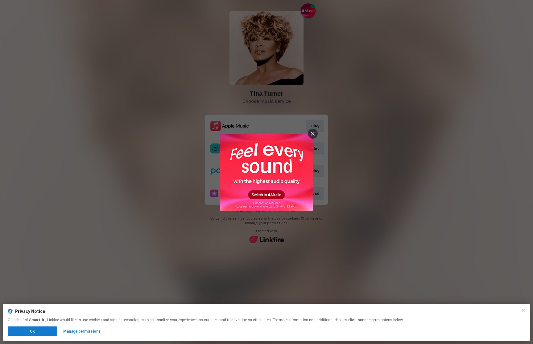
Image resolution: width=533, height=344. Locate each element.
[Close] (523, 310)
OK (32, 331)
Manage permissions (82, 331)
